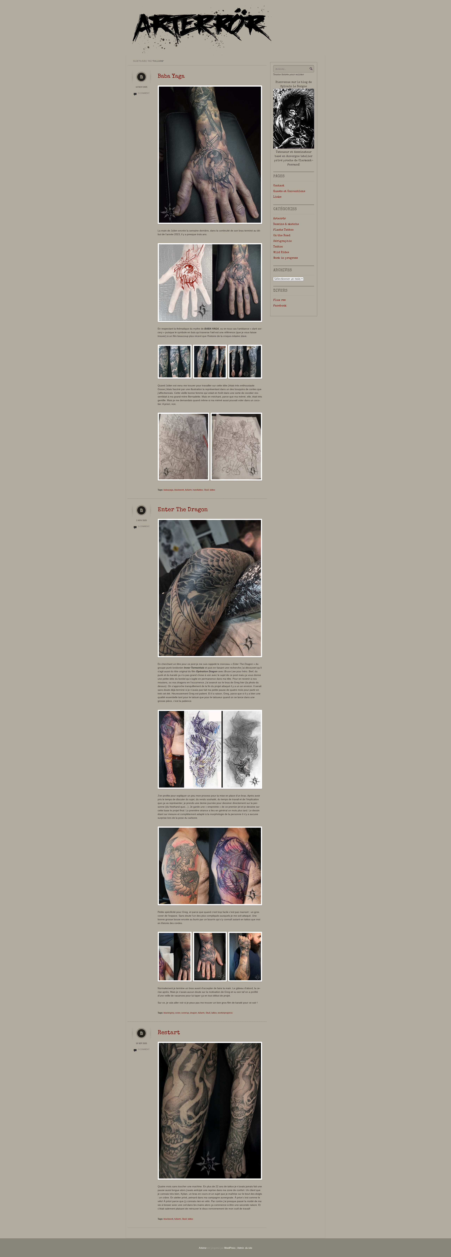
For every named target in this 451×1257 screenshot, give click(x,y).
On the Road (281, 235)
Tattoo (278, 247)
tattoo (212, 490)
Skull (206, 490)
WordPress (230, 1248)
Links (277, 197)
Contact (278, 185)
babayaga (168, 490)
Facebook (279, 306)
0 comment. (144, 93)
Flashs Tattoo (283, 230)
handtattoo (198, 490)
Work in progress (285, 258)
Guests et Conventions (289, 191)
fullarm (188, 490)
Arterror (202, 1248)
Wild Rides (281, 252)
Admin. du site (244, 1248)
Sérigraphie (282, 241)
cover (177, 1013)
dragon (193, 1013)
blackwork (179, 490)
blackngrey (169, 1013)
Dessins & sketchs (286, 224)
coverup (185, 1013)
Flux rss (279, 300)
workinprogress (225, 1013)
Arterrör (279, 218)
